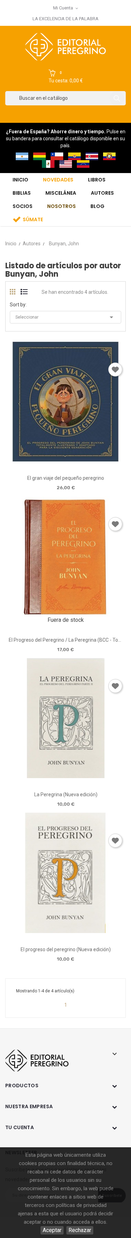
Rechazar (79, 1230)
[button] (66, 76)
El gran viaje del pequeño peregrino (65, 478)
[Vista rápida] (65, 459)
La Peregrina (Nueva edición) (65, 794)
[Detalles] (85, 459)
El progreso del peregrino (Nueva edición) (66, 949)
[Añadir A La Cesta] (45, 459)
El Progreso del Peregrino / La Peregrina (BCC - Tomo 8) (65, 640)
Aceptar (52, 1230)
